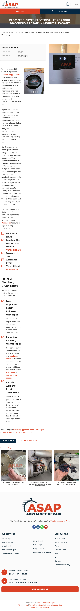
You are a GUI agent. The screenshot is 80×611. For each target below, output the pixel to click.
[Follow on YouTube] (46, 527)
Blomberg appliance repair (23, 430)
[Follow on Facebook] (34, 527)
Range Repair (38, 549)
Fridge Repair (6, 539)
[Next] (41, 81)
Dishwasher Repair (8, 550)
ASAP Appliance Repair (46, 603)
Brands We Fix (60, 539)
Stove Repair (38, 541)
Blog (56, 554)
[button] (68, 4)
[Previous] (27, 81)
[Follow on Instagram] (38, 527)
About (57, 557)
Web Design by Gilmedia (40, 607)
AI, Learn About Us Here (53, 605)
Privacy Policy (23, 605)
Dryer (40, 17)
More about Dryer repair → (9, 448)
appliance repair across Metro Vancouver (16, 432)
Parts (57, 546)
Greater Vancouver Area (60, 521)
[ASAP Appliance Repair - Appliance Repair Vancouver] (11, 4)
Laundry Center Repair (42, 552)
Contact (58, 561)
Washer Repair (7, 542)
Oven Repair (38, 545)
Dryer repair (39, 430)
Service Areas (60, 550)
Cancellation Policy (62, 565)
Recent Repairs (61, 542)
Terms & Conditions (36, 605)
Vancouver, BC (13, 250)
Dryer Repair (12, 269)
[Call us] (42, 527)
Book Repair (8, 441)
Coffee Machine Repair (10, 554)
